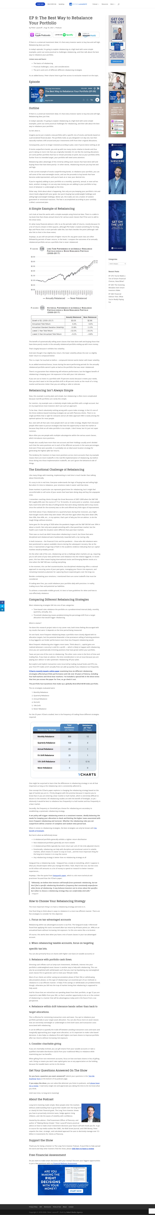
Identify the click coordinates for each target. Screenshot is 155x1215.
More (112, 4)
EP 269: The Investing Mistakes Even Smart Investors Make (117, 287)
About (65, 1207)
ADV (40, 1207)
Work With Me (52, 4)
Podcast (95, 4)
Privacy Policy (33, 1207)
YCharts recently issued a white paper (44, 671)
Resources (105, 4)
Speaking (61, 4)
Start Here (40, 4)
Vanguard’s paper (59, 875)
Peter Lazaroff (36, 28)
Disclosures (47, 1207)
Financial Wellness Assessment (65, 1163)
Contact (71, 1207)
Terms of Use (57, 1207)
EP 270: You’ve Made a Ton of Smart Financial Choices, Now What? (117, 278)
